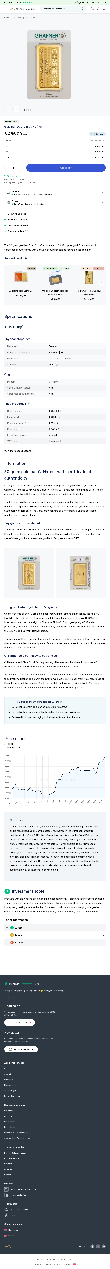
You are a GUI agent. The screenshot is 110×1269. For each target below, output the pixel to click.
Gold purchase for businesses (17, 1138)
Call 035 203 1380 (20, 1022)
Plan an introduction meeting (16, 1133)
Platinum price (10, 1085)
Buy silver (8, 1111)
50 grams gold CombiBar (21, 291)
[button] (8, 109)
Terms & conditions (42, 1264)
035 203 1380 (100, 2)
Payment (8, 1164)
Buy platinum (9, 1122)
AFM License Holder (19, 1210)
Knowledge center (12, 1096)
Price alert (99, 134)
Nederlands (13, 1230)
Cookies (66, 1264)
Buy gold (8, 1116)
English (11, 1235)
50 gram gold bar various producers (88, 292)
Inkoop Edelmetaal (18, 1195)
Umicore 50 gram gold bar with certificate (55, 292)
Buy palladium (10, 1127)
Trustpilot (15, 1215)
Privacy (57, 1264)
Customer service (11, 1158)
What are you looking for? (54, 9)
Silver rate (8, 1080)
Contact (7, 1175)
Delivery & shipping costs (15, 1153)
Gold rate (8, 1074)
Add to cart (66, 167)
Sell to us (8, 1069)
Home (6, 18)
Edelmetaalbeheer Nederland (23, 1189)
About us (8, 1169)
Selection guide (11, 1090)
